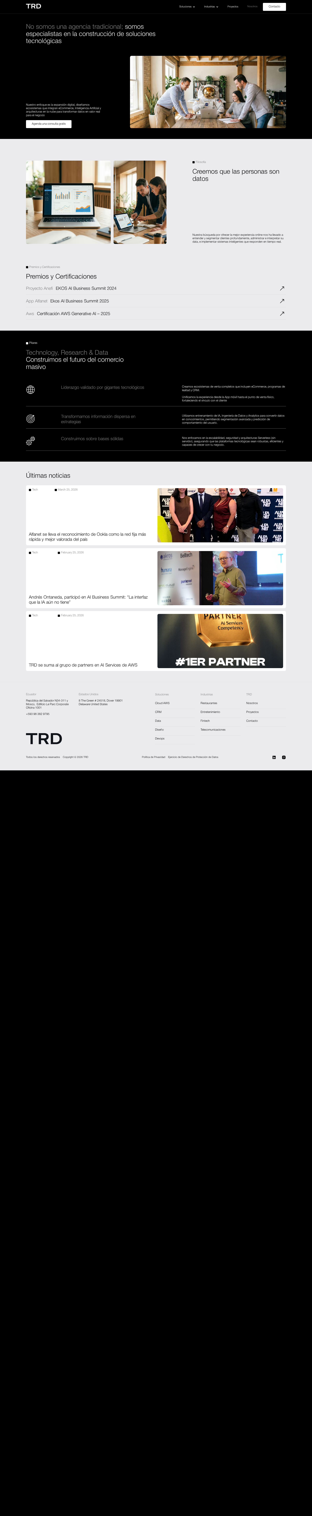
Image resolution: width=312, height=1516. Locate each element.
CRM (158, 712)
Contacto (274, 6)
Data (158, 721)
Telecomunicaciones (213, 730)
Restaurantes (209, 703)
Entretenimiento (210, 712)
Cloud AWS (162, 703)
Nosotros (252, 6)
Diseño (159, 730)
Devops (159, 738)
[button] (187, 7)
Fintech (205, 721)
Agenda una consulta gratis (49, 124)
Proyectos (233, 7)
